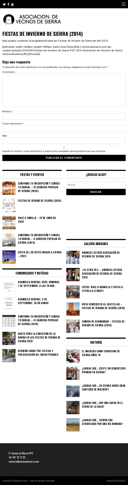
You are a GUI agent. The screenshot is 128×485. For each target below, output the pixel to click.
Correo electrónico (13, 123)
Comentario (8, 72)
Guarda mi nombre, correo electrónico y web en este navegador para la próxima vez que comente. (54, 151)
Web (4, 136)
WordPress (121, 480)
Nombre (7, 111)
